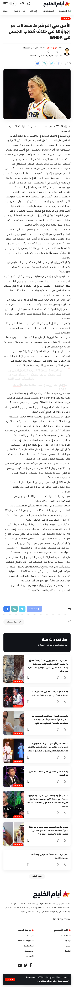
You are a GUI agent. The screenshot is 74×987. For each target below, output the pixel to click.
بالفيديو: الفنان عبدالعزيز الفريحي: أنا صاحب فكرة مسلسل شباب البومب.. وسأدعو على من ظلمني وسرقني (50, 719)
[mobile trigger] (6, 3)
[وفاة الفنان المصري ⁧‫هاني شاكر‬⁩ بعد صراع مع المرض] (13, 776)
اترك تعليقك (12, 622)
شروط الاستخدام (47, 981)
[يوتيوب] (20, 965)
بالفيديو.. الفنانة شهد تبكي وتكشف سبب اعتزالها (49, 856)
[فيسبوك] (31, 965)
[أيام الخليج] (57, 3)
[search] (28, 3)
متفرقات (65, 18)
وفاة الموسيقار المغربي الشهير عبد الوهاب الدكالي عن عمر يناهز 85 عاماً (50, 693)
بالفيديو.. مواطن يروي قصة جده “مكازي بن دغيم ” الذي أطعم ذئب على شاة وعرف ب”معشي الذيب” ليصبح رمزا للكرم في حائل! (48, 666)
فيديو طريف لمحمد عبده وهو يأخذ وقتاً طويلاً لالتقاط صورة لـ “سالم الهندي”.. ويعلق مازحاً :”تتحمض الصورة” (48, 830)
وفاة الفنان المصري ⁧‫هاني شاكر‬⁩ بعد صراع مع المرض (48, 773)
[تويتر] (26, 965)
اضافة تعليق (40, 47)
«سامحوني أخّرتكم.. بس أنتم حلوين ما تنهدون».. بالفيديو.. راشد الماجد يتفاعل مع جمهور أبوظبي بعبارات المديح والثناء (48, 747)
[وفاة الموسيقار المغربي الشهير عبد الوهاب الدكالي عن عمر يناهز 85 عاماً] (13, 697)
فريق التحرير (52, 47)
